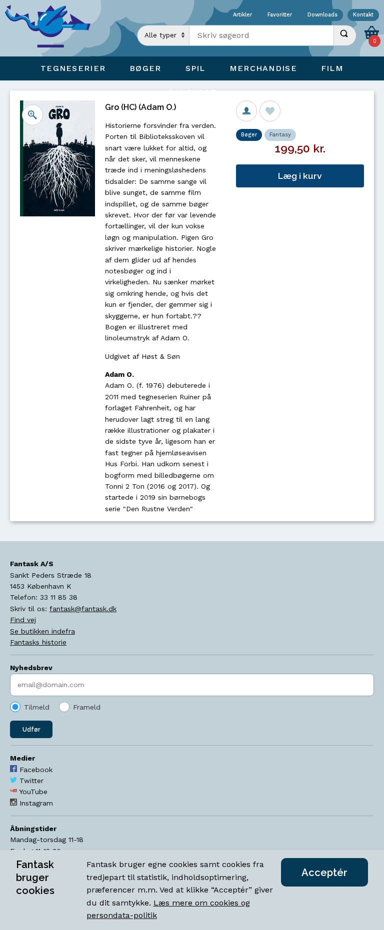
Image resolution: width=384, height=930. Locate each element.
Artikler (242, 15)
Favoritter (280, 15)
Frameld (86, 707)
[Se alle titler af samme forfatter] (246, 110)
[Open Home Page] (52, 28)
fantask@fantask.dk (83, 609)
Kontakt (363, 15)
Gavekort (192, 92)
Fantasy (280, 134)
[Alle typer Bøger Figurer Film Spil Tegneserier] (164, 35)
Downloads (323, 15)
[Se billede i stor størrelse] (32, 114)
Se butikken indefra (42, 631)
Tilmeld (37, 707)
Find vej (23, 620)
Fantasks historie (38, 642)
